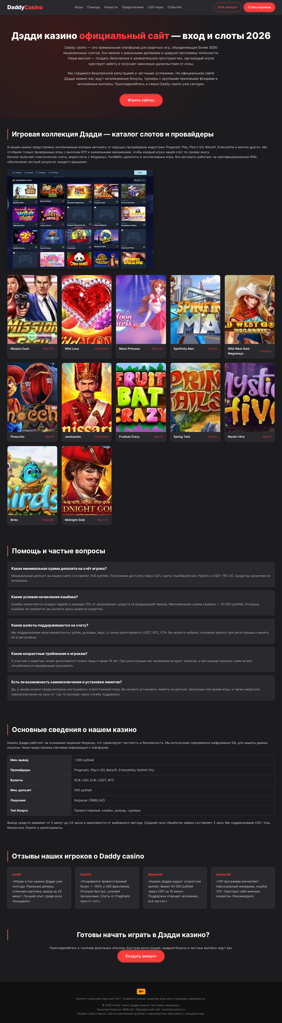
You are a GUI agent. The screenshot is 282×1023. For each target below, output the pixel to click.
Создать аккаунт (141, 956)
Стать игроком (259, 7)
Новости (111, 7)
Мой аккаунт (227, 7)
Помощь (93, 7)
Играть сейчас (141, 100)
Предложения (132, 7)
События (174, 7)
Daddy (25, 7)
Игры (79, 7)
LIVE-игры (155, 7)
